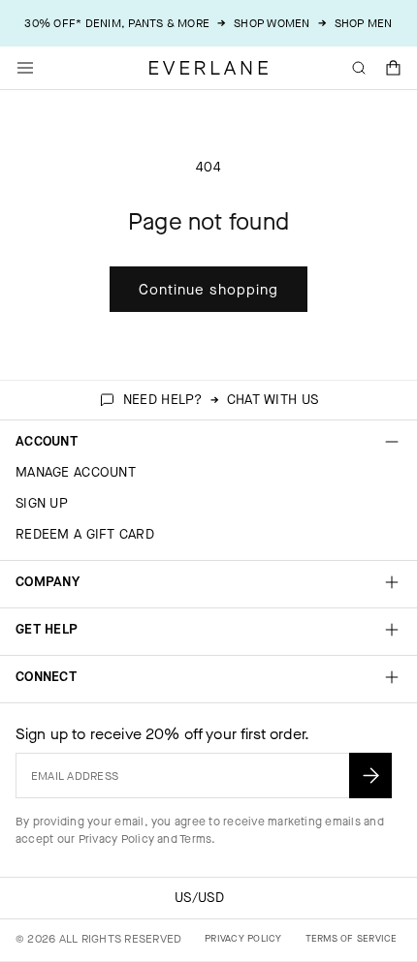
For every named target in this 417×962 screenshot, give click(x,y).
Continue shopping (208, 289)
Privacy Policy (116, 839)
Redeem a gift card (85, 534)
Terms (195, 839)
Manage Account (76, 472)
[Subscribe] (370, 775)
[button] (393, 68)
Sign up (42, 503)
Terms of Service (351, 938)
